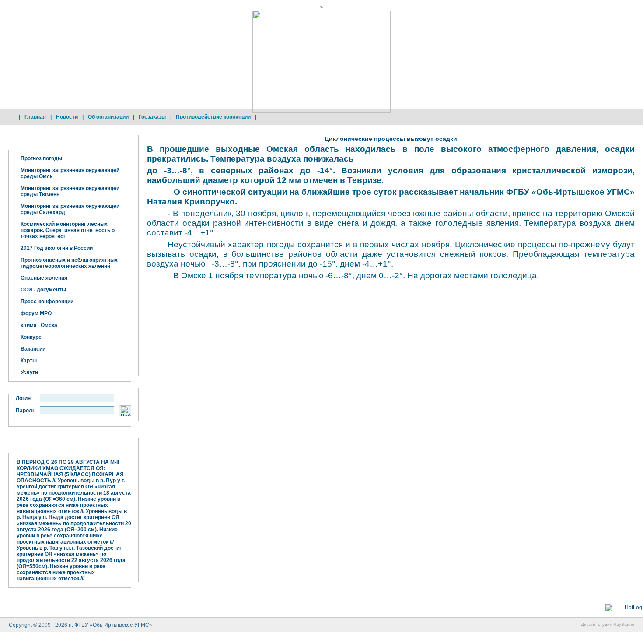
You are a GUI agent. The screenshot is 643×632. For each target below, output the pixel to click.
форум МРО (36, 313)
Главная (35, 117)
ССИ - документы (43, 290)
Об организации (108, 117)
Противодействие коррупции (213, 117)
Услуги (29, 372)
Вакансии (33, 349)
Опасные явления (44, 278)
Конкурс (31, 337)
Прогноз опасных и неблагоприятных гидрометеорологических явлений (69, 263)
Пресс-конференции (47, 301)
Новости (67, 117)
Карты (29, 361)
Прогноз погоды (41, 158)
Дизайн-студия (596, 624)
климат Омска (39, 325)
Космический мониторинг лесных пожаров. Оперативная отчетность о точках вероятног (68, 230)
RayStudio (623, 624)
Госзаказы (152, 117)
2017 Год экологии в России (57, 248)
